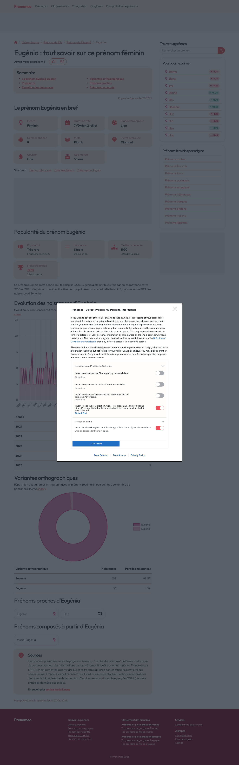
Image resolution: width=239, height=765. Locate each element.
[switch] (160, 373)
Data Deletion (101, 455)
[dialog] (119, 382)
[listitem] (119, 366)
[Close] (176, 310)
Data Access (119, 455)
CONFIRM (96, 443)
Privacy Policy (138, 455)
